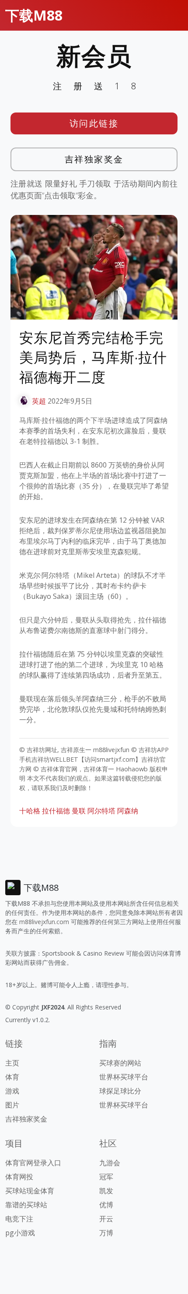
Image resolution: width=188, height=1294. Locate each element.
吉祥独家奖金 (94, 159)
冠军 (106, 1176)
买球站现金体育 (29, 1191)
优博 (106, 1205)
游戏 (12, 1091)
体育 (12, 1077)
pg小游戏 (20, 1233)
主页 (12, 1063)
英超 (39, 401)
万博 (106, 1233)
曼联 (79, 811)
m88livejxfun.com (44, 922)
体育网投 (19, 1176)
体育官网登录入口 (33, 1162)
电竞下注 (19, 1219)
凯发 (106, 1191)
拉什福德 (56, 811)
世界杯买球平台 (123, 1077)
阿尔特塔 (101, 811)
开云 (106, 1219)
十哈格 (29, 811)
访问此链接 (94, 123)
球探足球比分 (120, 1091)
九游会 (109, 1162)
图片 (12, 1105)
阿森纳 (127, 811)
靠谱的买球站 (26, 1205)
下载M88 (34, 15)
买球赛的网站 (120, 1063)
